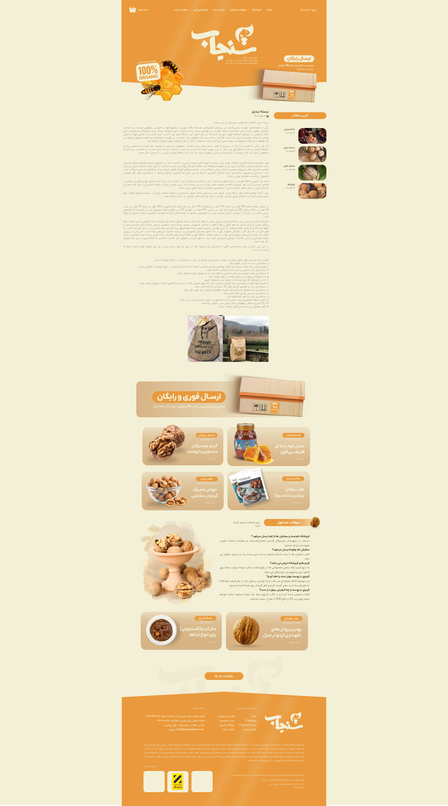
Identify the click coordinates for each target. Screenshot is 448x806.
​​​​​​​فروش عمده (228, 729)
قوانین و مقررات (226, 716)
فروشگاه (256, 10)
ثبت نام (304, 10)
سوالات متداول (248, 725)
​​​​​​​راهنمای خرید (250, 729)
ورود (313, 10)
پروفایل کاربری (227, 725)
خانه (269, 10)
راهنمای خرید (200, 10)
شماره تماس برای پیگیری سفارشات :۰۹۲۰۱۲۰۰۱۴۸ (181, 720)
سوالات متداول (238, 10)
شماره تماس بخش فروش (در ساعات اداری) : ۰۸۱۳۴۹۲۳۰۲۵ (175, 716)
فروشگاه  (251, 720)
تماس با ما (219, 10)
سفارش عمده (180, 10)
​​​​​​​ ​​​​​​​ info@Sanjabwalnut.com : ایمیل (187, 729)
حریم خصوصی (227, 720)
